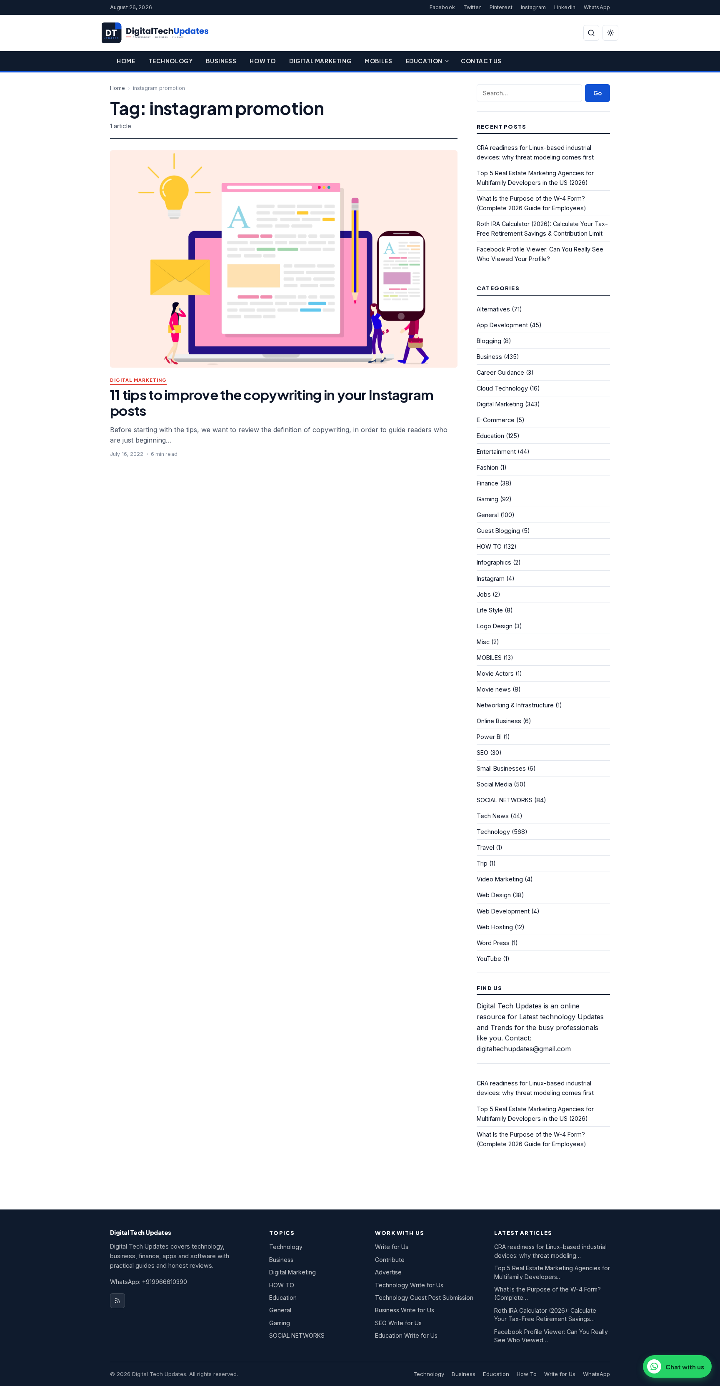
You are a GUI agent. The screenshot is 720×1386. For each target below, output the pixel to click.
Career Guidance (500, 372)
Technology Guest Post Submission (424, 1297)
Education (424, 61)
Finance (487, 483)
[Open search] (591, 33)
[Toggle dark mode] (610, 33)
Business (221, 61)
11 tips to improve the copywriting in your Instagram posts (271, 402)
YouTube (489, 958)
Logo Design (494, 626)
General (488, 514)
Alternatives (493, 309)
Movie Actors (495, 673)
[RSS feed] (117, 1300)
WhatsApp (597, 7)
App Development (502, 324)
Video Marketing (500, 879)
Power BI (489, 736)
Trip (482, 863)
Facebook (442, 7)
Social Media (494, 784)
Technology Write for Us (409, 1285)
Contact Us (481, 61)
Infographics (494, 562)
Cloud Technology (502, 388)
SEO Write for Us (398, 1322)
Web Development (503, 911)
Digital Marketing (320, 61)
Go (597, 93)
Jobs (484, 594)
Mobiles (378, 61)
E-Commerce (496, 419)
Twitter (472, 7)
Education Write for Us (406, 1335)
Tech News (493, 815)
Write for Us (391, 1246)
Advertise (388, 1272)
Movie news (494, 689)
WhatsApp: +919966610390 (148, 1281)
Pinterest (501, 7)
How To (263, 61)
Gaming (487, 499)
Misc (483, 641)
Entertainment (496, 451)
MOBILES (489, 657)
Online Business (499, 720)
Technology (170, 61)
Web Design (494, 894)
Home (126, 61)
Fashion (487, 467)
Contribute (390, 1259)
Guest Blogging (498, 530)
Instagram (533, 7)
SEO (482, 752)
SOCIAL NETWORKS (504, 800)
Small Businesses (501, 768)
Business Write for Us (404, 1310)
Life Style (490, 610)
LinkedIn (564, 7)
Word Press (493, 942)
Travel (485, 847)
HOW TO (489, 546)
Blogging (489, 340)
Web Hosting (495, 927)
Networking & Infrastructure (515, 705)
